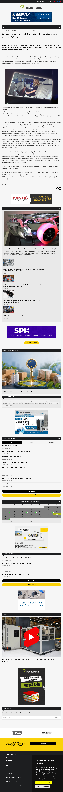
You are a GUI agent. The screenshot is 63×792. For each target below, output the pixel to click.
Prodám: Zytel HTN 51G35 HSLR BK (12, 473)
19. (23, 514)
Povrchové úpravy (21, 401)
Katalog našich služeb (11, 769)
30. (57, 516)
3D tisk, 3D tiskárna (53, 403)
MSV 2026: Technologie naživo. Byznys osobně (17, 316)
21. (40, 514)
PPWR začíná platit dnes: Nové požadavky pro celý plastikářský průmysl (21, 391)
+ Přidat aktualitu (31, 342)
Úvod (3, 30)
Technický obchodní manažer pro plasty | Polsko (16, 563)
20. (31, 514)
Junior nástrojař (6, 569)
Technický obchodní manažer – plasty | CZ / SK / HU (17, 558)
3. (5, 509)
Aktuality (8, 30)
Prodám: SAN (6, 484)
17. (6, 514)
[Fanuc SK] (31, 538)
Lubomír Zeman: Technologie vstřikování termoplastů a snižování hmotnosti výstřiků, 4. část (31, 249)
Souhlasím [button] (40, 783)
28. (40, 516)
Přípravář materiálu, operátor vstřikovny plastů (15, 574)
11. (14, 511)
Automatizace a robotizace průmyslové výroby (34, 403)
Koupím (31, 442)
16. (57, 511)
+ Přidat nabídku (31, 584)
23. (57, 514)
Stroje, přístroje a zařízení (34, 401)
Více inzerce (31, 491)
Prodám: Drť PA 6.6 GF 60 (9, 446)
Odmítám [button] (48, 783)
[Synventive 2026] (31, 332)
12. (23, 511)
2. (57, 507)
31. (6, 519)
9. (57, 509)
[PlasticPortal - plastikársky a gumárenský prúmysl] (31, 7)
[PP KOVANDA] (31, 422)
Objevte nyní (43, 743)
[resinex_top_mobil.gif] (31, 17)
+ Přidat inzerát (31, 495)
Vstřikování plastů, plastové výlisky (12, 403)
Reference (9, 760)
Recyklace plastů (7, 405)
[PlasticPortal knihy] (31, 686)
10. (6, 511)
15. (48, 511)
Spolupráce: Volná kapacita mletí (11, 456)
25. (14, 516)
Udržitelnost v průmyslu (9, 401)
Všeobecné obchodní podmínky (14, 786)
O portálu (8, 758)
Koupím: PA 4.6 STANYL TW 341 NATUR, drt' (15, 462)
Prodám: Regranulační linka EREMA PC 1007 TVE (16, 451)
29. (48, 516)
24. (6, 516)
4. (14, 509)
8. (48, 509)
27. (31, 516)
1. (48, 507)
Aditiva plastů (46, 401)
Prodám (51, 442)
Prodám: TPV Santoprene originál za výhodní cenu (17, 478)
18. (14, 514)
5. (22, 509)
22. (48, 514)
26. (23, 516)
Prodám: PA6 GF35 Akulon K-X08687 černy (14, 467)
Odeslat (57, 717)
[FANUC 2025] (31, 199)
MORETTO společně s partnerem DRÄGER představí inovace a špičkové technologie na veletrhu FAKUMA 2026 (24, 285)
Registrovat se (41, 1)
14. (40, 511)
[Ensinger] (31, 600)
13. (31, 511)
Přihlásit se (49, 1)
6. (31, 509)
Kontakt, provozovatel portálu (13, 777)
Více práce (31, 580)
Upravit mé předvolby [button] (43, 786)
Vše (11, 442)
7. (40, 509)
